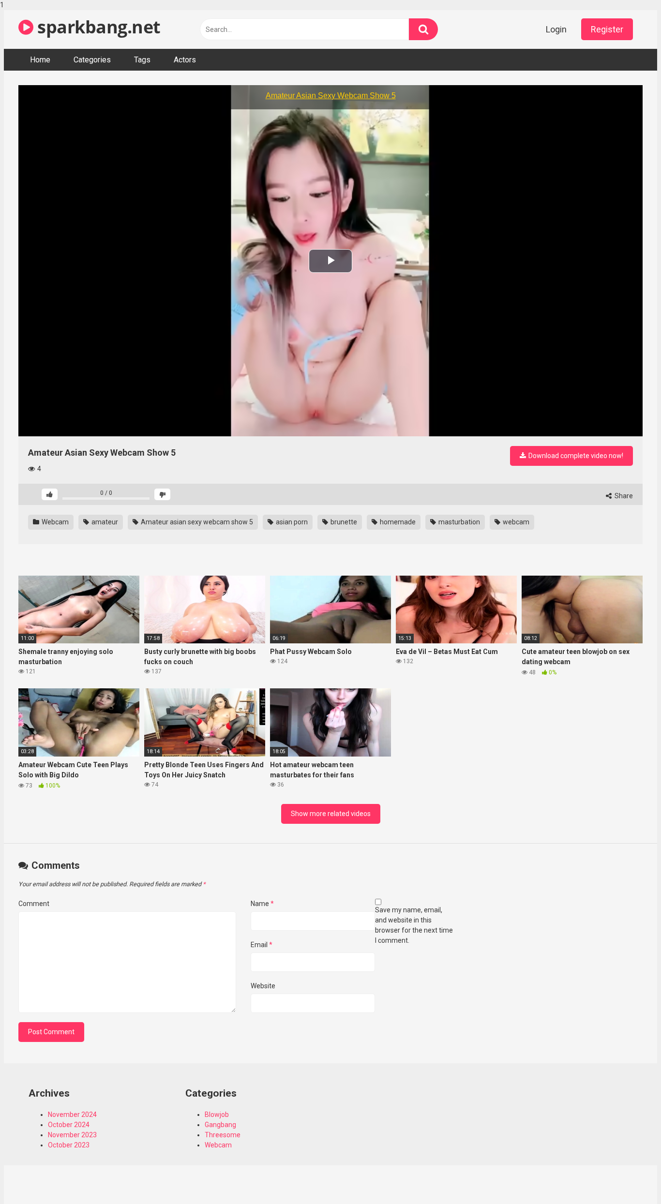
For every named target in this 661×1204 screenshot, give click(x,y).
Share (623, 496)
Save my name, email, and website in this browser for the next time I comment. (414, 925)
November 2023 (72, 1135)
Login (556, 29)
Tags (142, 59)
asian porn (291, 522)
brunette (343, 522)
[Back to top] (629, 1176)
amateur (104, 522)
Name (262, 903)
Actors (185, 59)
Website (263, 986)
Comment (33, 903)
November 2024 (72, 1114)
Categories (92, 59)
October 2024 (69, 1125)
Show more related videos (331, 814)
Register (607, 29)
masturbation (458, 522)
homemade (397, 522)
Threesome (222, 1135)
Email (261, 945)
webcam (515, 522)
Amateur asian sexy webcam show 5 (196, 522)
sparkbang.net (97, 27)
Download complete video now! (575, 456)
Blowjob (217, 1114)
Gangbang (220, 1125)
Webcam (54, 522)
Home (40, 59)
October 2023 (69, 1145)
